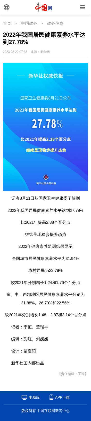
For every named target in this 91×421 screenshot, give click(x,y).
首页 (7, 23)
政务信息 (55, 23)
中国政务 (29, 23)
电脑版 (34, 397)
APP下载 (62, 397)
